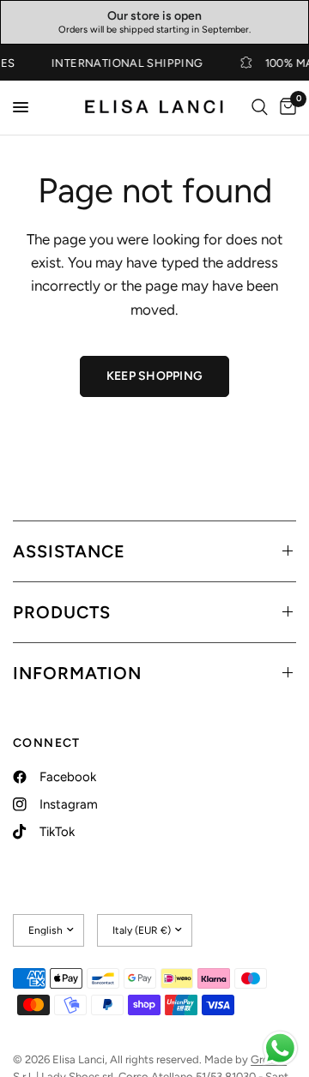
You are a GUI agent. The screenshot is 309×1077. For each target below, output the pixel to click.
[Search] (259, 108)
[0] (285, 108)
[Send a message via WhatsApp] (280, 1048)
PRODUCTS (62, 612)
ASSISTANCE (69, 551)
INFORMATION (77, 673)
